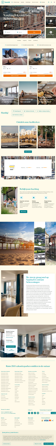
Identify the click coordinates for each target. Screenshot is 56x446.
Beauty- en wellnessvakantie (46, 380)
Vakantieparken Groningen (5, 380)
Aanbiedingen (28, 2)
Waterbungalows (17, 401)
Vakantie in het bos (31, 400)
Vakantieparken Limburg (4, 382)
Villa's (15, 400)
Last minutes (3, 395)
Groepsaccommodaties (31, 374)
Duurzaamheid (17, 420)
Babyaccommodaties (31, 373)
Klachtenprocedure (4, 425)
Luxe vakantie (44, 374)
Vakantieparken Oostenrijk (18, 377)
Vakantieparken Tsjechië (18, 379)
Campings (43, 2)
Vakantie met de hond (45, 379)
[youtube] (38, 413)
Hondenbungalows (31, 394)
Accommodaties (17, 384)
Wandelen (43, 401)
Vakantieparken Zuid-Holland (5, 391)
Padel (43, 399)
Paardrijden (43, 398)
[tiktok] (35, 413)
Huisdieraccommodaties (32, 376)
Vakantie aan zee (30, 403)
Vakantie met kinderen (45, 384)
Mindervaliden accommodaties (33, 388)
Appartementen (17, 386)
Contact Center (12, 413)
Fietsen (43, 395)
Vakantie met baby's (45, 386)
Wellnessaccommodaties (32, 385)
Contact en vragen (4, 419)
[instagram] (32, 413)
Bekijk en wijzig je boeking (44, 111)
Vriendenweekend (44, 382)
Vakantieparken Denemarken (19, 374)
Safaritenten (16, 394)
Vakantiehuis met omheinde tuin (33, 377)
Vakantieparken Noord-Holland (5, 383)
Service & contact (35, 2)
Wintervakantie (44, 376)
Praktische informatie (30, 111)
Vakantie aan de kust (31, 398)
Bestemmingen (16, 2)
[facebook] (29, 413)
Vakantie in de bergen (31, 404)
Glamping (43, 373)
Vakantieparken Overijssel (5, 385)
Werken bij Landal (17, 422)
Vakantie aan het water (31, 401)
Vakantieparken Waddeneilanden (6, 388)
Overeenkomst (3, 422)
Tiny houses (16, 398)
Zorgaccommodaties (31, 386)
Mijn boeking (23, 211)
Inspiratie (22, 2)
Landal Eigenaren (30, 422)
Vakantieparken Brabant (4, 373)
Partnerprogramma (17, 425)
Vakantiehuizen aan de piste (32, 383)
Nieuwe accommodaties (4, 398)
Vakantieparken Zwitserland (19, 382)
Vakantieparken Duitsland (18, 376)
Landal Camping (30, 419)
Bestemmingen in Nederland (5, 371)
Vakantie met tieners (45, 389)
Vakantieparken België (18, 373)
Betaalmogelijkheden (4, 423)
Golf (42, 396)
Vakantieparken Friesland (5, 377)
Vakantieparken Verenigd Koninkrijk (20, 380)
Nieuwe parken (3, 397)
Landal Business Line (31, 420)
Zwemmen (43, 404)
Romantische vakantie (45, 377)
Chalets (16, 389)
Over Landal (16, 419)
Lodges (16, 392)
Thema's (43, 371)
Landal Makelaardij (31, 423)
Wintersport (44, 402)
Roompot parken (3, 400)
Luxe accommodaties (31, 380)
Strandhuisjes (17, 397)
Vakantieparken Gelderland (5, 379)
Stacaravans (16, 395)
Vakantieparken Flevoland (5, 376)
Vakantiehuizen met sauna (32, 391)
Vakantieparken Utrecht (4, 386)
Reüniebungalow (30, 382)
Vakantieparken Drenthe (4, 374)
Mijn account (3, 420)
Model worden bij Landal (18, 423)
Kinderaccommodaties (31, 379)
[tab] (17, 243)
